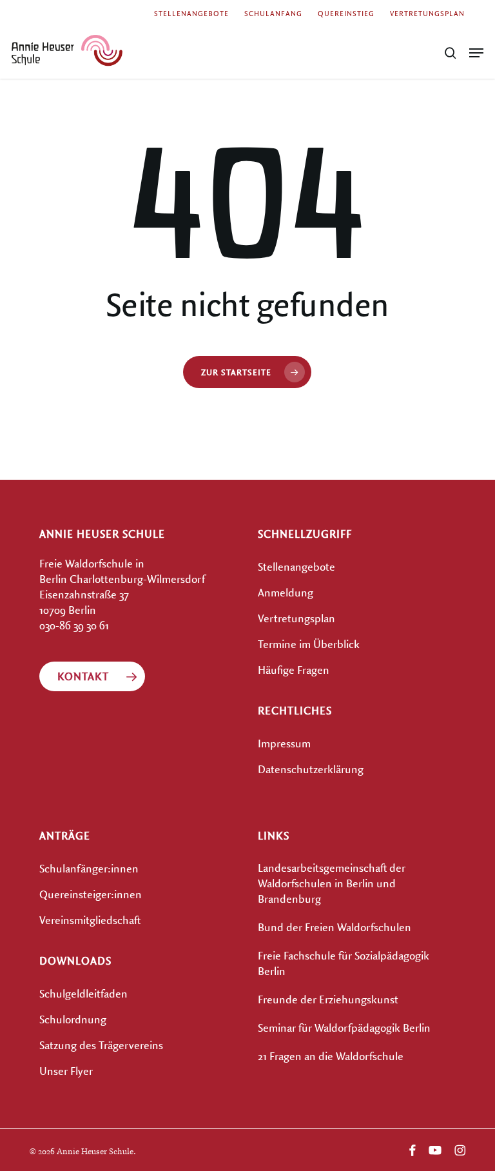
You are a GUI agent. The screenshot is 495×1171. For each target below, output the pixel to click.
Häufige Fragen (293, 670)
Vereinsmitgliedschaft (90, 920)
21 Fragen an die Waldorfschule (330, 1056)
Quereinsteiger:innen (90, 894)
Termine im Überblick (309, 644)
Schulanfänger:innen (89, 868)
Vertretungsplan (296, 618)
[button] (476, 52)
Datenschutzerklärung (311, 769)
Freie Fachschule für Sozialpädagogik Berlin (343, 963)
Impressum (284, 743)
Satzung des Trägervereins (101, 1045)
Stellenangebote (296, 566)
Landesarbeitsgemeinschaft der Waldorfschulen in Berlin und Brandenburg (331, 883)
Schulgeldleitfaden (83, 993)
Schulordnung (72, 1019)
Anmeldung (285, 592)
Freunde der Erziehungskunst (328, 999)
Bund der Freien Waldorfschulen (334, 927)
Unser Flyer (66, 1071)
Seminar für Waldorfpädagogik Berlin (344, 1027)
